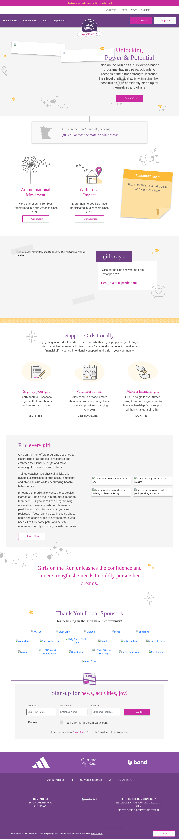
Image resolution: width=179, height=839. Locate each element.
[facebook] (168, 10)
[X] (164, 10)
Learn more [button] (97, 833)
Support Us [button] (60, 20)
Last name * (65, 705)
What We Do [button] (10, 20)
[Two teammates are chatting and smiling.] (38, 48)
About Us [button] (111, 10)
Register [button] (165, 20)
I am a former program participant (86, 722)
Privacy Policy (79, 732)
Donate (142, 20)
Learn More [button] (131, 98)
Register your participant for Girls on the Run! (89, 3)
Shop (124, 10)
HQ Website (125, 780)
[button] (175, 10)
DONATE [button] (141, 415)
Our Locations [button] (91, 218)
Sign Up (139, 712)
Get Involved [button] (30, 20)
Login (2, 10)
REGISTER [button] (35, 415)
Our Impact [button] (37, 218)
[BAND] (137, 762)
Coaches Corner (91, 780)
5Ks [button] (45, 20)
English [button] (145, 10)
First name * (32, 705)
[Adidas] (40, 762)
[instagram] (159, 10)
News (134, 10)
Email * (95, 705)
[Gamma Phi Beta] (88, 762)
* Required (32, 722)
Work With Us (55, 780)
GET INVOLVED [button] (88, 415)
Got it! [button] (164, 833)
